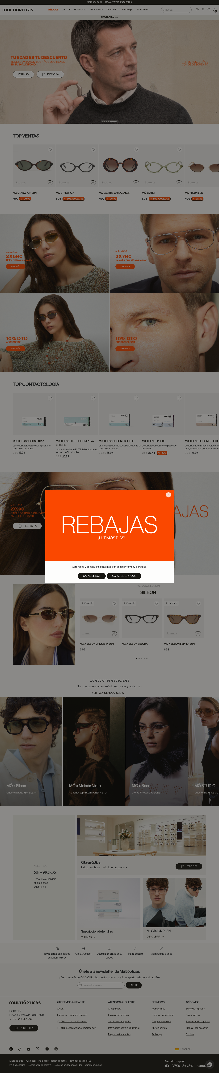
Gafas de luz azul (124, 576)
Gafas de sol (91, 576)
